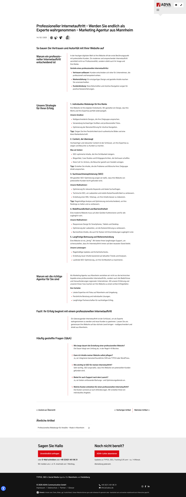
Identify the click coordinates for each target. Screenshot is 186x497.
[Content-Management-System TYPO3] (60, 37)
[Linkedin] (149, 486)
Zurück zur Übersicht (46, 410)
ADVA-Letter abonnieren (107, 454)
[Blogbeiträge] (56, 37)
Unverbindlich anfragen (49, 454)
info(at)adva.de (107, 488)
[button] (3, 488)
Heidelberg (85, 477)
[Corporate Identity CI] (51, 37)
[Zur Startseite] (164, 5)
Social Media (53, 477)
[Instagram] (142, 486)
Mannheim (72, 477)
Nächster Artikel (141, 410)
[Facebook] (145, 486)
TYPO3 (39, 477)
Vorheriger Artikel (123, 410)
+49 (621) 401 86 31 (109, 485)
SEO (45, 477)
